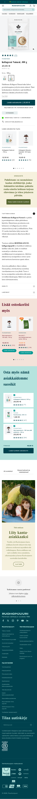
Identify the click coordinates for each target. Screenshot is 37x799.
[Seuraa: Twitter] (8, 620)
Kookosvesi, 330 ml (19, 415)
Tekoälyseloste (6, 690)
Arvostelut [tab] (7, 471)
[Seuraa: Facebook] (3, 620)
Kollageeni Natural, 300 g (21, 399)
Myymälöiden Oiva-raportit (8, 702)
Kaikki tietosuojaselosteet (8, 694)
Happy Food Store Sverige (25, 652)
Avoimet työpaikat (7, 643)
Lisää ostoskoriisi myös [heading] (11, 129)
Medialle (4, 657)
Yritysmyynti (6, 646)
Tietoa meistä (6, 631)
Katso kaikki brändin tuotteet (18, 202)
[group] (9, 147)
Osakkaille (5, 653)
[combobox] (17, 9)
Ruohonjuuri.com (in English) (26, 657)
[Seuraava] (32, 2)
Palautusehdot (6, 670)
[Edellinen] (4, 2)
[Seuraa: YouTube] (22, 620)
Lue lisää (4, 96)
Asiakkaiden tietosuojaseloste (7, 685)
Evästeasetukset (7, 677)
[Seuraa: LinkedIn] (27, 620)
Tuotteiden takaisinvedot (9, 712)
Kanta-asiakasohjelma (26, 641)
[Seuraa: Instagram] (13, 620)
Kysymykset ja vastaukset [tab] (23, 471)
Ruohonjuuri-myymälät (9, 639)
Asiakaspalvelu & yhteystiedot (25, 631)
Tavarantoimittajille (7, 650)
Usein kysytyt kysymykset (24, 636)
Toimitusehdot (6, 667)
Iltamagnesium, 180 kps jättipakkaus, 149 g (22, 431)
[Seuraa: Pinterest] (17, 620)
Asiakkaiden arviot (25, 644)
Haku (21, 648)
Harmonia (22, 333)
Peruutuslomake (7, 674)
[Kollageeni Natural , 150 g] (9, 138)
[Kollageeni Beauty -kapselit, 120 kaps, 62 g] (26, 138)
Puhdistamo (6, 58)
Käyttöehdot (5, 681)
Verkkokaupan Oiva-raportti (8, 708)
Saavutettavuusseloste (9, 698)
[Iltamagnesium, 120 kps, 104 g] (9, 324)
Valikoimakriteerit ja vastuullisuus (8, 635)
